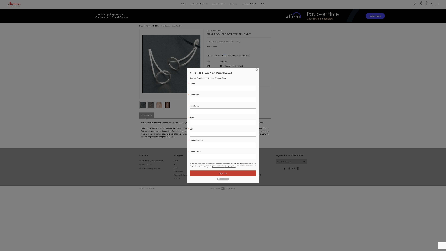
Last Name (194, 106)
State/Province (196, 140)
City (191, 129)
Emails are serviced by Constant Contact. (224, 167)
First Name (194, 95)
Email (192, 83)
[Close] (257, 69)
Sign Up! (223, 173)
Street (192, 117)
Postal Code (195, 152)
